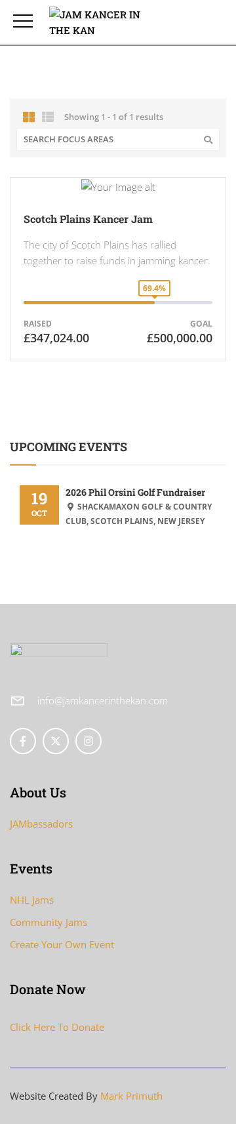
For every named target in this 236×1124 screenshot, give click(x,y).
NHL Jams (32, 899)
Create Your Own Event (62, 944)
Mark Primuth (131, 1095)
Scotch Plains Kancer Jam (88, 219)
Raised (38, 323)
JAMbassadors (41, 823)
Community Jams (48, 922)
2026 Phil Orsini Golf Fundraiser (135, 492)
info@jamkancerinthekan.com (102, 700)
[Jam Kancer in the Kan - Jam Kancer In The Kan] (103, 22)
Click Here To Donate (57, 1027)
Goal (201, 323)
